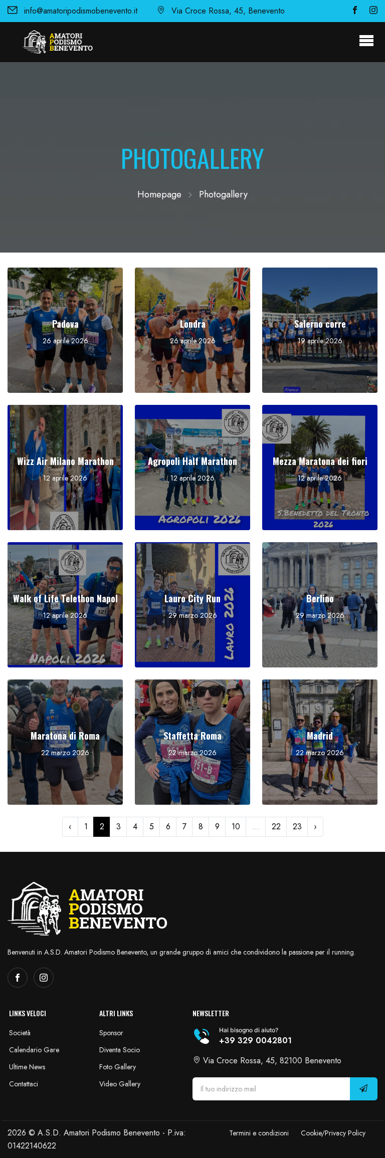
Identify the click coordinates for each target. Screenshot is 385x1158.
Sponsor (111, 1033)
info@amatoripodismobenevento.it (80, 11)
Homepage (159, 194)
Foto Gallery (117, 1067)
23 (297, 826)
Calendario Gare (34, 1050)
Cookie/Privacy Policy (333, 1133)
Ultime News (27, 1067)
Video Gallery (119, 1084)
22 (276, 826)
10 (236, 826)
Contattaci (23, 1084)
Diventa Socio (119, 1050)
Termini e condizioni (259, 1133)
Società (20, 1033)
